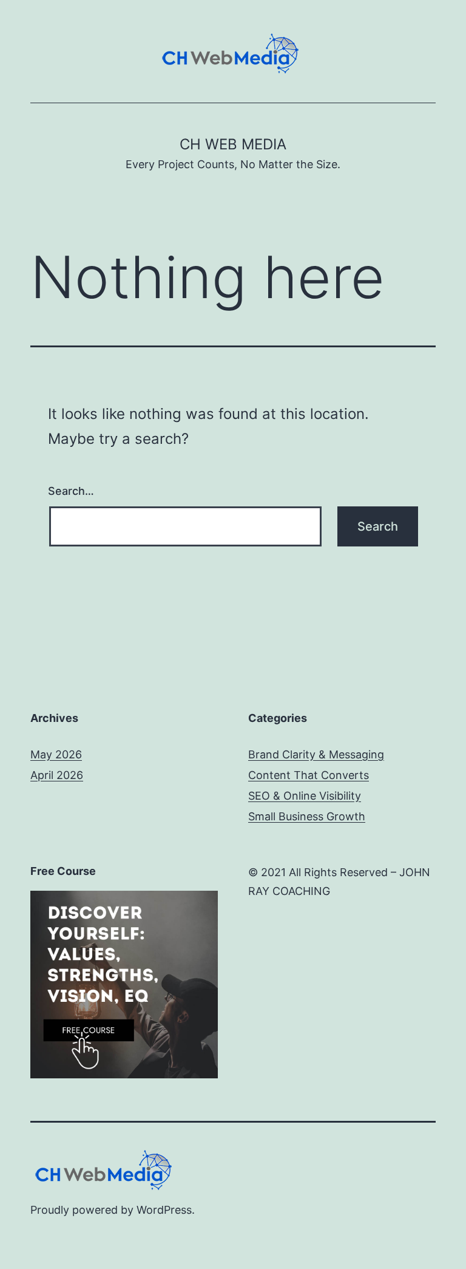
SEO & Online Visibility (304, 795)
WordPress (164, 1209)
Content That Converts (308, 775)
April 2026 (56, 775)
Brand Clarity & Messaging (316, 754)
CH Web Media (233, 144)
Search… (71, 491)
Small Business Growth (306, 816)
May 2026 (56, 754)
